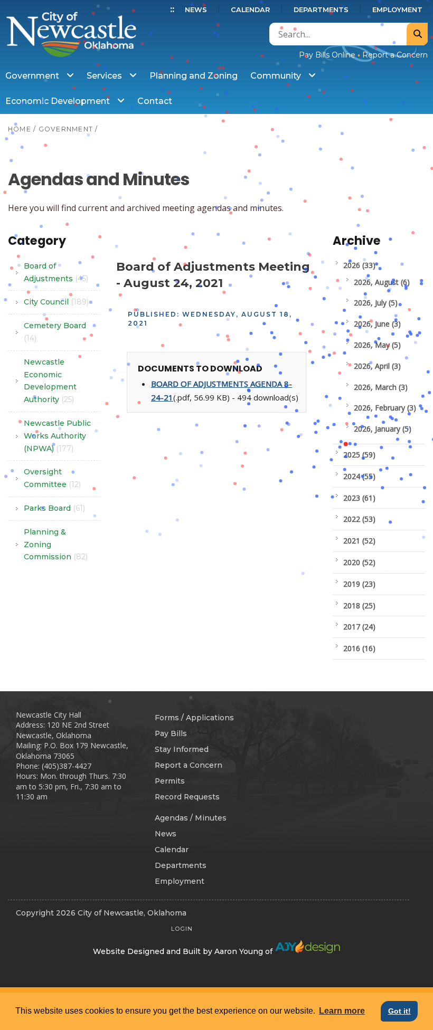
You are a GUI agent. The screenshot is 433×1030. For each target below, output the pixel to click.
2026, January (382, 429)
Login (182, 928)
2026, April (377, 366)
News (196, 10)
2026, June (377, 324)
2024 (359, 476)
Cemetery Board (55, 332)
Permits (170, 781)
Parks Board (54, 508)
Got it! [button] (399, 1011)
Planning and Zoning (193, 76)
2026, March (381, 387)
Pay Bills (171, 733)
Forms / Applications (194, 717)
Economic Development (58, 101)
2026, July (376, 303)
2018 (359, 605)
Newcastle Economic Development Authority (50, 380)
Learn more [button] (342, 1010)
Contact (154, 101)
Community (276, 76)
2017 (359, 627)
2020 (359, 562)
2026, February (385, 408)
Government (33, 76)
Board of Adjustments (56, 272)
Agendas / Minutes (191, 818)
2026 (359, 265)
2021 (359, 541)
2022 (359, 519)
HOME (19, 129)
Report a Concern (395, 55)
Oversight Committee (52, 478)
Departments (321, 10)
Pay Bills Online (327, 55)
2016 (359, 648)
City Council (56, 302)
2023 (359, 498)
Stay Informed (182, 749)
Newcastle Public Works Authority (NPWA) (57, 435)
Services (105, 76)
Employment (397, 10)
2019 (359, 584)
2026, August (382, 282)
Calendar (250, 10)
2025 (359, 455)
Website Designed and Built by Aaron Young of (184, 951)
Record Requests (187, 797)
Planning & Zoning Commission (56, 544)
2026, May (377, 345)
